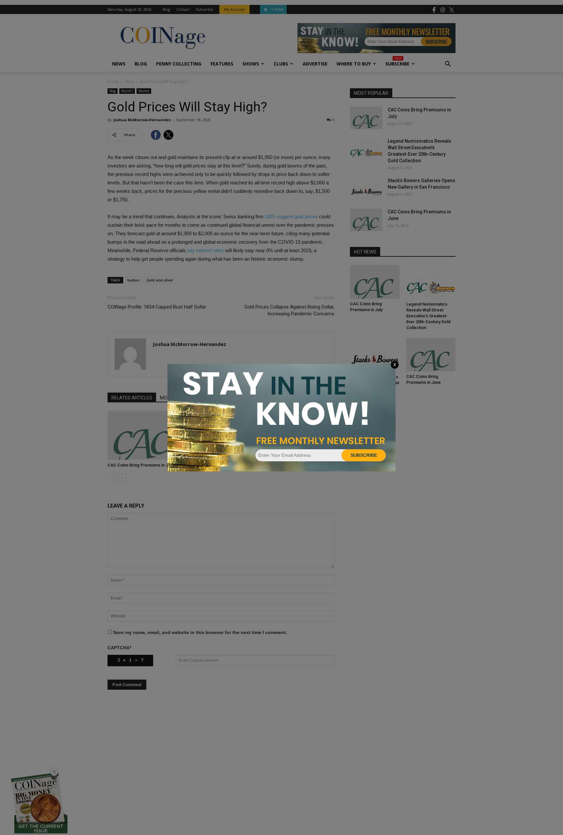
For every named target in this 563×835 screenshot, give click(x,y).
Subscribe (364, 455)
